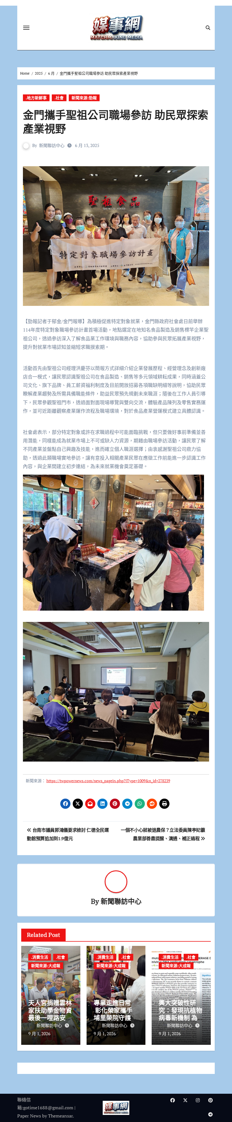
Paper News (29, 1116)
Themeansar (60, 1116)
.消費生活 (39, 957)
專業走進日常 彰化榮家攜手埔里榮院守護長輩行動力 (115, 1013)
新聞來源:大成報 (45, 965)
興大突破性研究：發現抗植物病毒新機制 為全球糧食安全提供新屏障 (180, 1017)
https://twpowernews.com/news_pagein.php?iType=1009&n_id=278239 (108, 780)
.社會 (59, 97)
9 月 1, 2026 (39, 1033)
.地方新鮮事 (36, 97)
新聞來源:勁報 (84, 97)
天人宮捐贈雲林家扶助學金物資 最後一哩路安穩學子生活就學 (50, 1013)
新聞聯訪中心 (52, 145)
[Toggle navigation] (26, 27)
